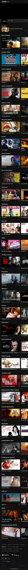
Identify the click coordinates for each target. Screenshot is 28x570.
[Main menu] (25, 1)
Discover (10, 544)
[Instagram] (3, 559)
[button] (14, 29)
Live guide (4, 544)
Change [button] (8, 561)
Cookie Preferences (14, 568)
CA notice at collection (7, 548)
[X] (9, 559)
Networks (4, 546)
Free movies (16, 544)
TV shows (22, 544)
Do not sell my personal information (10, 550)
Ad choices (16, 548)
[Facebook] (6, 559)
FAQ (21, 548)
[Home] (5, 1)
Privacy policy (15, 546)
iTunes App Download (6, 555)
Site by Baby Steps (22, 565)
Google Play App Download (15, 555)
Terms (8, 546)
